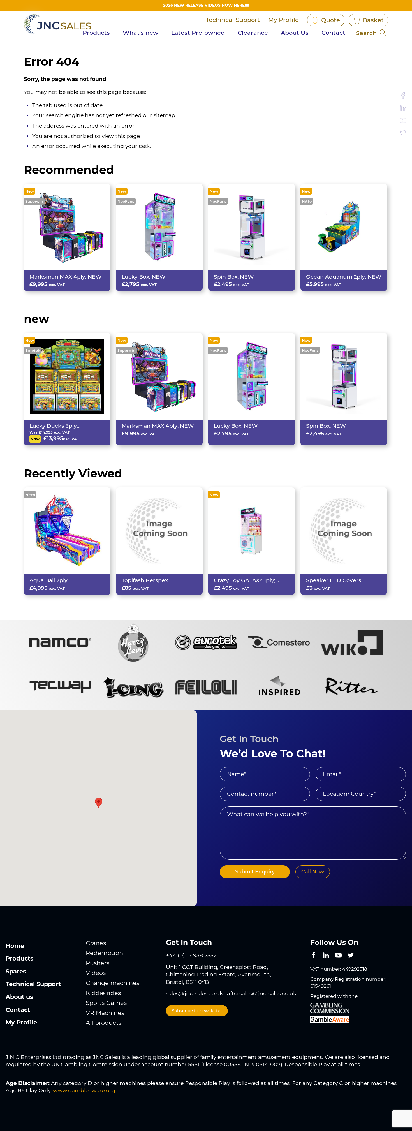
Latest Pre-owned (198, 32)
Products (96, 32)
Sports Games (106, 1002)
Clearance (253, 32)
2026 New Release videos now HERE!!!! (206, 5)
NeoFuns (125, 201)
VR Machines (105, 1012)
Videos (96, 972)
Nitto (307, 201)
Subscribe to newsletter (197, 1010)
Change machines (112, 982)
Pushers (97, 962)
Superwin (34, 201)
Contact (333, 32)
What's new (140, 32)
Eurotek (32, 350)
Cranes (96, 943)
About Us (295, 32)
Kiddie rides (103, 992)
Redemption (104, 952)
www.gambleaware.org (84, 1090)
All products (103, 1022)
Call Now (312, 872)
